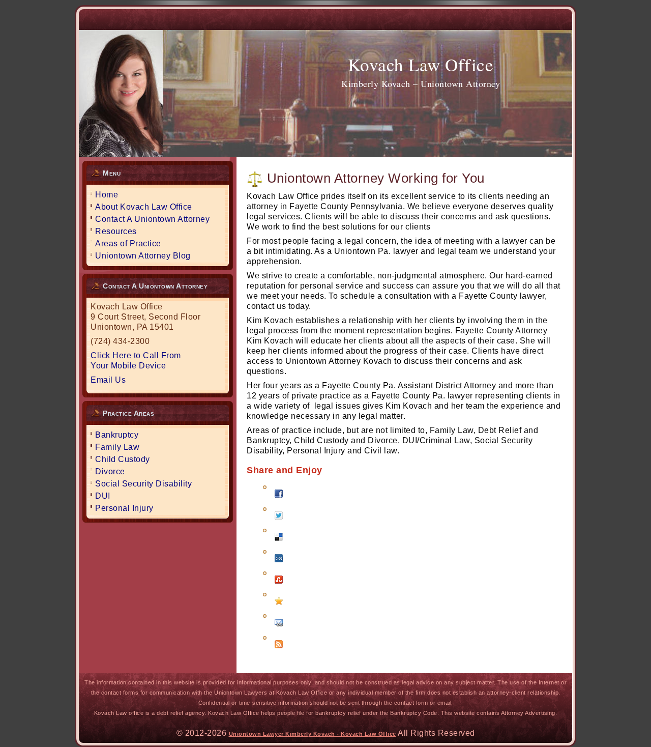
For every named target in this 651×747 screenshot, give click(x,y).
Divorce (110, 471)
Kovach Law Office (421, 64)
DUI (102, 496)
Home (106, 194)
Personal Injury (124, 508)
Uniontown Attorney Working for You (376, 178)
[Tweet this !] (279, 522)
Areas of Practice (128, 243)
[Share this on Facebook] (279, 500)
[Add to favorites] (279, 607)
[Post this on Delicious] (279, 543)
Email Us (108, 380)
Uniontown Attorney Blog (143, 255)
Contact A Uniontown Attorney (152, 219)
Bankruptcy (116, 434)
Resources (116, 231)
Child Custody (122, 459)
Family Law (117, 447)
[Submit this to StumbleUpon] (279, 586)
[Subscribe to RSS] (279, 650)
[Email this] (279, 628)
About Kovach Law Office (143, 207)
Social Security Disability (143, 483)
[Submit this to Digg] (279, 564)
